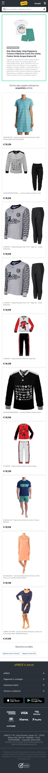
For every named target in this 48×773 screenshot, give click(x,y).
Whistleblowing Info (28, 744)
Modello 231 (10, 742)
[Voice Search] (44, 9)
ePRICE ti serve (24, 664)
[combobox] (24, 9)
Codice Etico (22, 742)
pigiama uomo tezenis (11, 653)
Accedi (37, 3)
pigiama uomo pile (29, 653)
